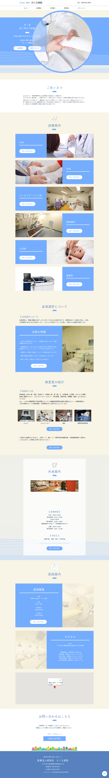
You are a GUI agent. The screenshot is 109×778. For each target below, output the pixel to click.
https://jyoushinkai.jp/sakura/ (61, 772)
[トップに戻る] (104, 773)
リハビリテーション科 (30, 195)
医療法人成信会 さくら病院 (52, 760)
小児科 (22, 249)
